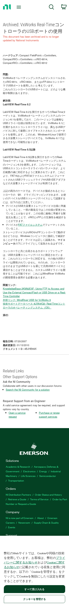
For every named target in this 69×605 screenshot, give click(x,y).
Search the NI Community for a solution (28, 389)
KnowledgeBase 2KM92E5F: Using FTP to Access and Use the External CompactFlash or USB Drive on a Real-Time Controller (34, 292)
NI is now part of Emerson (19, 518)
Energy (43, 471)
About (40, 518)
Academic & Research (18, 466)
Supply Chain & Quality (46, 522)
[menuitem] (51, 8)
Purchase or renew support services (49, 414)
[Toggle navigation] (19, 7)
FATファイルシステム (30, 224)
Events (11, 527)
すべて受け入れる (34, 589)
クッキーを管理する (34, 599)
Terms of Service (39, 499)
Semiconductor (47, 476)
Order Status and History (48, 494)
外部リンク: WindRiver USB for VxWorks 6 (27, 300)
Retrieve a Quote (17, 499)
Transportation (16, 480)
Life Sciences (28, 476)
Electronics (29, 471)
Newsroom (24, 522)
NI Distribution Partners (18, 494)
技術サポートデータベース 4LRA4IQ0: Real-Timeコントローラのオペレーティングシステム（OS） (34, 305)
